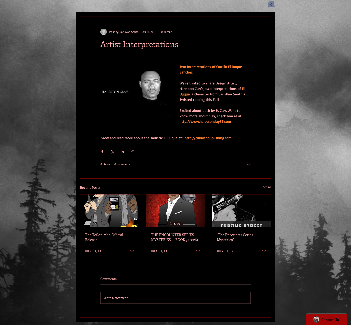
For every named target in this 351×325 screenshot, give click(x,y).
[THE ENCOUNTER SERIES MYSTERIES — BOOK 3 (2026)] (175, 210)
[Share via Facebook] (102, 151)
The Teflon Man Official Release (104, 237)
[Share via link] (132, 151)
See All (267, 187)
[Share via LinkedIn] (122, 151)
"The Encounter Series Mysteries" (235, 237)
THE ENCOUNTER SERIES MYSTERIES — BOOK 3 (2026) (174, 237)
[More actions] (248, 31)
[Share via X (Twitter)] (112, 151)
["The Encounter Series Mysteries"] (241, 210)
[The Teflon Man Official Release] (109, 210)
